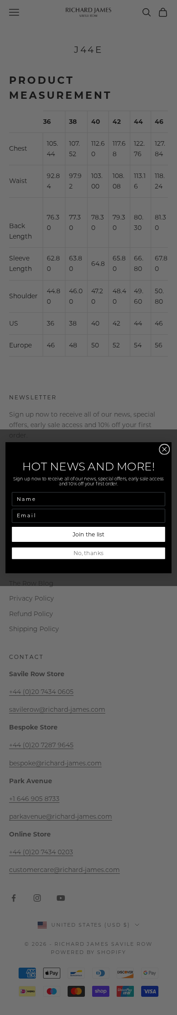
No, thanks (88, 553)
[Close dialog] (164, 449)
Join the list (88, 533)
